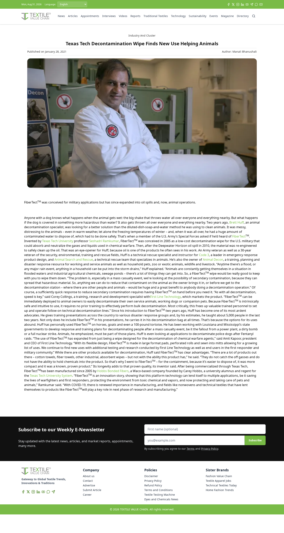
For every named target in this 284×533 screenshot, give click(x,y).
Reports (135, 16)
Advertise (89, 485)
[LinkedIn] (242, 4)
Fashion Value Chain (219, 476)
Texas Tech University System (51, 375)
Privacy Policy (209, 448)
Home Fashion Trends (220, 490)
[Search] (254, 16)
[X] (233, 4)
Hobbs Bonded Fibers (113, 371)
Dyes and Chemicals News (161, 499)
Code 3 (204, 255)
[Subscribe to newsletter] (261, 4)
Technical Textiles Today (221, 485)
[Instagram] (237, 4)
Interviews (109, 16)
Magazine (227, 16)
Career (87, 494)
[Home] (36, 16)
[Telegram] (251, 4)
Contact (88, 481)
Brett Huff (236, 222)
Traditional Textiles (156, 16)
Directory (243, 16)
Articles (73, 16)
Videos (123, 16)
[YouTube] (247, 4)
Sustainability (197, 16)
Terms (191, 448)
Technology (178, 16)
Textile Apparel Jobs (218, 481)
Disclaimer (151, 476)
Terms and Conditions (158, 490)
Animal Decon (213, 259)
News (61, 16)
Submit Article (92, 490)
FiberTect (239, 236)
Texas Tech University (57, 241)
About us (88, 476)
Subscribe (255, 440)
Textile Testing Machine (159, 494)
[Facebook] (228, 4)
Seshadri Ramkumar (104, 241)
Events (213, 16)
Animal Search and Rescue (73, 259)
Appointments (90, 16)
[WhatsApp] (256, 4)
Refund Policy (153, 485)
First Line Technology (165, 297)
